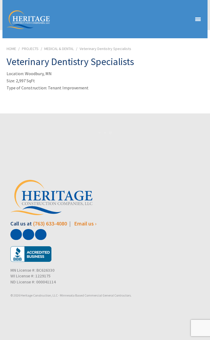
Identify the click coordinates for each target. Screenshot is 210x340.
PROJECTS (30, 48)
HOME (11, 48)
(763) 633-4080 (50, 223)
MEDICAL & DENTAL (59, 48)
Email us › (85, 223)
